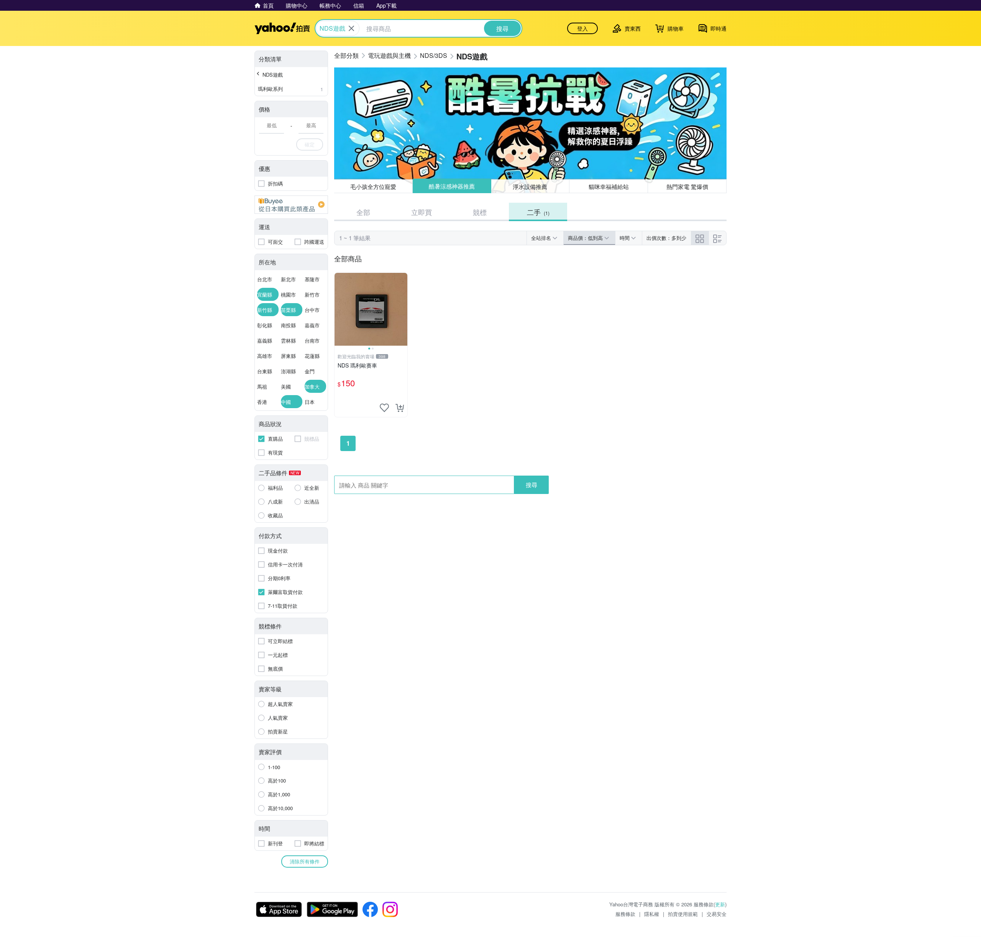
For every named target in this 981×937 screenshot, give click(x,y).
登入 (582, 28)
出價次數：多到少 (666, 237)
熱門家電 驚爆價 (687, 186)
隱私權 (651, 913)
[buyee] (291, 204)
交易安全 (717, 913)
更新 (720, 904)
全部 (363, 212)
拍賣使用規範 (683, 913)
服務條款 (625, 913)
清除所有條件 (305, 861)
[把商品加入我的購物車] (399, 407)
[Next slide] (402, 309)
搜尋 (531, 485)
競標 (480, 212)
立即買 (421, 212)
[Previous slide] (339, 309)
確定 (310, 144)
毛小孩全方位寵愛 (373, 186)
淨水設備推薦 (530, 186)
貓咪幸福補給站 (609, 186)
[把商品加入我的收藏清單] (384, 407)
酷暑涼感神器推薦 (452, 186)
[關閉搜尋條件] (351, 28)
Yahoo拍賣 (282, 28)
